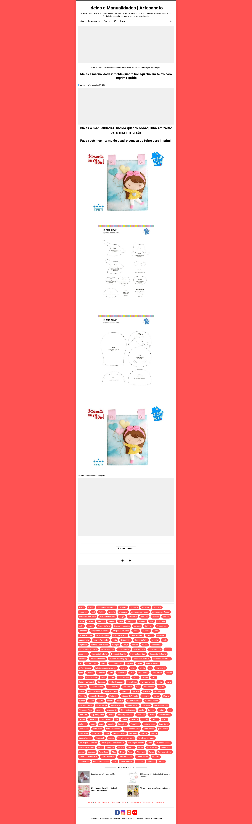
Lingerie (161, 687)
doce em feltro (91, 663)
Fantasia (90, 673)
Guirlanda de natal (116, 682)
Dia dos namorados (97, 659)
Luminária (124, 691)
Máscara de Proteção (130, 696)
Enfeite (139, 663)
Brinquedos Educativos (100, 631)
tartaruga (91, 752)
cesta (114, 640)
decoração (83, 654)
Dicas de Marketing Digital (119, 659)
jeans (169, 682)
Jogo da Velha (113, 687)
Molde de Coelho (151, 701)
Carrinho (150, 635)
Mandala (82, 696)
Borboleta (148, 626)
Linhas (81, 691)
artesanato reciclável (107, 617)
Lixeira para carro (110, 691)
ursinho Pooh (84, 761)
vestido (161, 761)
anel (93, 612)
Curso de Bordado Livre (88, 649)
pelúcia (82, 719)
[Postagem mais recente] (122, 560)
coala (164, 640)
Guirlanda (101, 682)
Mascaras (145, 696)
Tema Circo (103, 752)
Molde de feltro (117, 705)
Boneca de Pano (104, 626)
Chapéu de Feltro (141, 640)
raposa (111, 738)
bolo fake (161, 621)
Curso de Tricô (139, 649)
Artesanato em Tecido (160, 612)
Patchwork (141, 715)
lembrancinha (149, 687)
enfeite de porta (85, 668)
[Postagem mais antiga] (130, 560)
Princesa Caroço (119, 733)
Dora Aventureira (116, 663)
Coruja (125, 645)
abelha (90, 607)
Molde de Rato (132, 705)
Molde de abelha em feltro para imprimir (155, 788)
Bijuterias (142, 621)
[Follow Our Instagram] (123, 813)
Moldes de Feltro (85, 710)
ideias (160, 682)
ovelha (141, 710)
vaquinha (151, 761)
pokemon (82, 724)
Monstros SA (112, 710)
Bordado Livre (162, 626)
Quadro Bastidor (85, 738)
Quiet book (100, 738)
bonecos (137, 626)
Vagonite (139, 761)
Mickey (82, 701)
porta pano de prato (132, 729)
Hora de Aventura (147, 682)
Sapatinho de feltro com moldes (103, 774)
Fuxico (135, 677)
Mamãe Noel (159, 691)
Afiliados (123, 607)
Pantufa (161, 710)
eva (150, 668)
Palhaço (151, 710)
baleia (81, 621)
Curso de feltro (123, 649)
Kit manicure (127, 687)
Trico (130, 752)
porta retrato (163, 729)
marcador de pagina (97, 696)
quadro (154, 733)
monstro (99, 710)
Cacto (156, 631)
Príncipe (144, 733)
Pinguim (145, 719)
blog (151, 621)
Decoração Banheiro (99, 654)
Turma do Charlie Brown (88, 757)
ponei (101, 724)
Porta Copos (84, 729)
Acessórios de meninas (106, 607)
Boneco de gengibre (122, 626)
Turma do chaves (108, 757)
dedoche (82, 659)
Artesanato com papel (139, 612)
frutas (111, 677)
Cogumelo (83, 645)
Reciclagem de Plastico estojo (112, 743)
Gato (154, 677)
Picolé (124, 719)
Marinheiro (113, 696)
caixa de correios (102, 635)
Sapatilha (110, 747)
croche (144, 645)
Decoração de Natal (138, 654)
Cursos (167, 649)
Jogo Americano (96, 687)
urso (114, 761)
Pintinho (155, 719)
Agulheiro (134, 607)
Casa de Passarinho (100, 640)
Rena (150, 743)
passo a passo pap (125, 715)
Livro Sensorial (94, 691)
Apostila (112, 612)
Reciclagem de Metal (126, 738)
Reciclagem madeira (136, 743)
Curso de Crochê (107, 649)
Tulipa (151, 752)
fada (81, 673)
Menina (156, 696)
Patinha (152, 715)
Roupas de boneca (163, 743)
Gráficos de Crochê (86, 682)
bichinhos (130, 621)
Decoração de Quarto (158, 654)
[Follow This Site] (128, 813)
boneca (90, 626)
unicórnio (155, 757)
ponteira (111, 724)
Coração (115, 645)
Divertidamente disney (161, 659)
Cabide (135, 631)
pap (170, 710)
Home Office (132, 682)
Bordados (83, 631)
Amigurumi (83, 612)
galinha (145, 677)
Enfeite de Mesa (152, 663)
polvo (93, 724)
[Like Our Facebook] (117, 813)
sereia (140, 747)
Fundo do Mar (123, 677)
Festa (132, 673)
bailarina (166, 617)
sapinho (131, 747)
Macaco (136, 691)
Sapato (121, 747)
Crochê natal (156, 645)
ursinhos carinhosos (101, 761)
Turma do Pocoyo (125, 757)
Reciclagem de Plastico (88, 743)
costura (135, 645)
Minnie (91, 701)
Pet (117, 719)
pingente (134, 719)
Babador (155, 617)
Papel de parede (97, 715)
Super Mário (165, 747)
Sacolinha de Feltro (86, 747)
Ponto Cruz (122, 724)
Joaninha (82, 687)
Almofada (157, 607)
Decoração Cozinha (118, 654)
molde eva (146, 705)
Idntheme (158, 818)
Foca (103, 677)
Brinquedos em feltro (121, 631)
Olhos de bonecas (128, 710)
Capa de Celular (137, 635)
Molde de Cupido (85, 705)
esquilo (123, 668)
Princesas (133, 733)
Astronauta (132, 617)
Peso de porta (106, 719)
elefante (130, 663)
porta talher (83, 733)
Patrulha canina (164, 715)
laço (138, 687)
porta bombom (149, 724)
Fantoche (101, 673)
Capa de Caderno (120, 635)
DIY (80, 663)
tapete (81, 752)
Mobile (110, 701)
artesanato (123, 612)
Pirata (164, 719)
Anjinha (101, 612)
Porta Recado (149, 729)
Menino (166, 696)
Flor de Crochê (91, 677)
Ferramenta (121, 673)
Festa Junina (157, 673)
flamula (169, 673)
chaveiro (155, 640)
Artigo (122, 617)
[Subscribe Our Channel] (134, 813)
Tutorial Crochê (142, 757)
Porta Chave (163, 724)
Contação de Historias (99, 645)
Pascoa (111, 715)
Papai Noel (83, 715)
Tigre (122, 752)
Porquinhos (135, 724)
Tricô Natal (140, 752)
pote (107, 733)
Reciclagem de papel (146, 738)
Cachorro (146, 631)
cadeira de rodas (85, 635)
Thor (114, 752)
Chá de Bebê (125, 640)
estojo (133, 668)
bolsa (81, 626)
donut (103, 663)
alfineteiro (145, 607)
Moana (100, 701)
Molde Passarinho (161, 705)
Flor (80, 677)
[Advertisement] (126, 44)
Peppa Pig (92, 719)
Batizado (101, 621)
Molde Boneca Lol (134, 701)
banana (91, 621)
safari (100, 747)
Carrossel (160, 635)
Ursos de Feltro (126, 761)
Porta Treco (96, 733)
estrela (142, 668)
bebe (121, 621)
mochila (120, 701)
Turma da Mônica (164, 752)
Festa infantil (143, 673)
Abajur (81, 607)
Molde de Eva (101, 705)
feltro (111, 673)
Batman (112, 621)
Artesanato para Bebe (87, 617)
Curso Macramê (155, 649)
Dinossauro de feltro (141, 659)
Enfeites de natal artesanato (106, 668)
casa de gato (84, 640)
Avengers (144, 617)
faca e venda (161, 668)
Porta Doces (97, 729)
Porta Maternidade (113, 729)
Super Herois (152, 747)
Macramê (146, 691)
